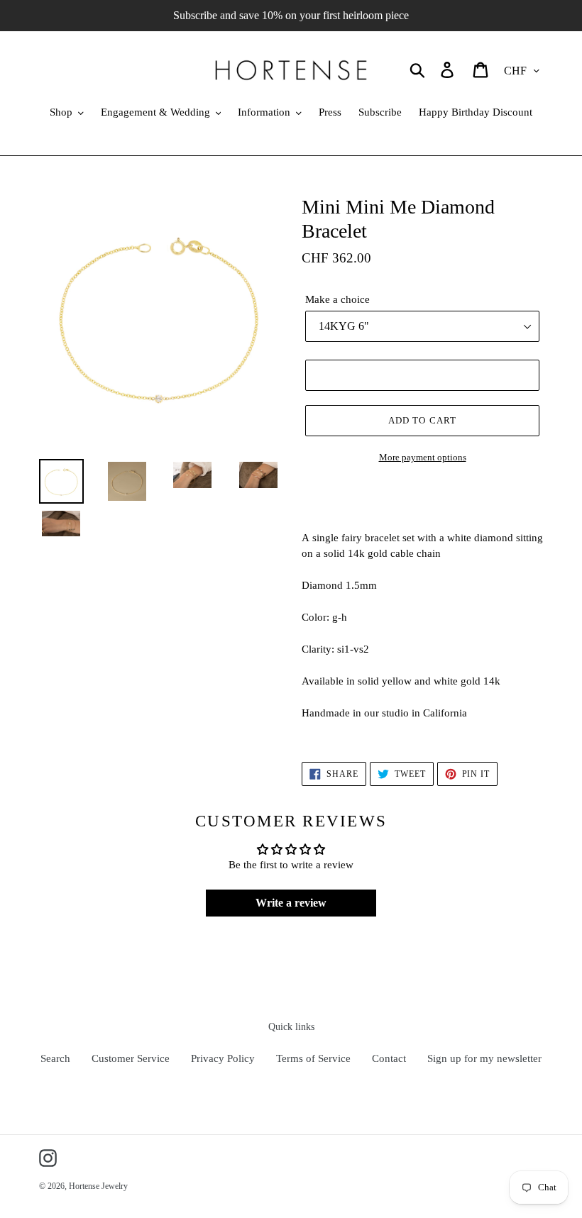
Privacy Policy (223, 1058)
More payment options (422, 457)
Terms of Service (313, 1058)
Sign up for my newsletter (484, 1058)
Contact (389, 1058)
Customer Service (131, 1058)
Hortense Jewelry (98, 1186)
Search (55, 1058)
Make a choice (337, 299)
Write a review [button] (291, 903)
